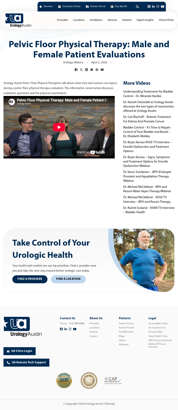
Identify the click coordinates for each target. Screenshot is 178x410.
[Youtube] (162, 6)
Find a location (68, 279)
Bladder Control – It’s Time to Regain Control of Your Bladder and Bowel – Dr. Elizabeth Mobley (146, 132)
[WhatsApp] (91, 69)
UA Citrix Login (21, 351)
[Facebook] (149, 6)
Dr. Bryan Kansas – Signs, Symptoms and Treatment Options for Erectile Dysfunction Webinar (146, 162)
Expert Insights (145, 20)
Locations (78, 20)
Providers (62, 20)
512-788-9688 (76, 323)
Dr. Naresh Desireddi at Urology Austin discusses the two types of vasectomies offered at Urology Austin (148, 107)
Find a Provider (30, 279)
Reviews (48, 6)
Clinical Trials (166, 20)
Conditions (96, 20)
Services (112, 20)
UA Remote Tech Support (29, 362)
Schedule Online (71, 6)
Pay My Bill (121, 6)
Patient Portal (98, 6)
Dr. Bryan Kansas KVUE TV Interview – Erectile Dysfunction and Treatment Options (147, 147)
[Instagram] (157, 6)
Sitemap (110, 404)
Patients (127, 20)
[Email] (102, 69)
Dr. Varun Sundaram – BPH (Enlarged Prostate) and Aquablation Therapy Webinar (147, 176)
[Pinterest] (96, 69)
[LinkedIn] (153, 6)
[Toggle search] (137, 6)
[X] (81, 69)
